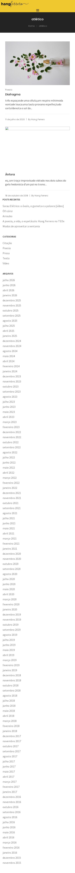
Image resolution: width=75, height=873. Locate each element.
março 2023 (10, 422)
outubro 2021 (10, 503)
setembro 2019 (12, 629)
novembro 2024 (12, 346)
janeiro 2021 (10, 548)
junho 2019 (9, 645)
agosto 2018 (10, 695)
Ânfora (10, 174)
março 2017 (10, 781)
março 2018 (10, 721)
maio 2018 (9, 710)
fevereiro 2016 (11, 847)
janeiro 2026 (10, 295)
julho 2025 (9, 325)
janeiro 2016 (10, 852)
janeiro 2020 (10, 609)
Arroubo (7, 216)
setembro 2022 (12, 447)
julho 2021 (9, 518)
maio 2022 (9, 467)
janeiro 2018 (10, 731)
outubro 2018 (10, 685)
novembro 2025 (12, 305)
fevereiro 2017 (11, 786)
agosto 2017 (10, 756)
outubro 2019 (10, 624)
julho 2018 (9, 700)
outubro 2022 (10, 442)
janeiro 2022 (10, 488)
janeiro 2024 (10, 371)
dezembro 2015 (12, 857)
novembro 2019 (12, 619)
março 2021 (10, 538)
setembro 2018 (12, 690)
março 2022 (10, 477)
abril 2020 (8, 594)
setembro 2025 (12, 315)
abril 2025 (8, 330)
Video (6, 263)
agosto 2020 (10, 574)
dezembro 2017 (12, 736)
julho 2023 (9, 401)
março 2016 (10, 842)
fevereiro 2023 (11, 427)
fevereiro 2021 (11, 543)
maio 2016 (9, 832)
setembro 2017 (12, 751)
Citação (7, 243)
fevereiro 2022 (11, 482)
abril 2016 (8, 837)
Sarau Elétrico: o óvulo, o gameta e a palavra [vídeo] (33, 206)
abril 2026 (8, 290)
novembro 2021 (12, 498)
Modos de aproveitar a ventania (21, 226)
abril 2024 (8, 361)
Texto (6, 258)
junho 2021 (9, 523)
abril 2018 (8, 716)
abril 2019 (8, 655)
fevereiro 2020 (11, 604)
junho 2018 (9, 705)
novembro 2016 (12, 802)
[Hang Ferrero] (15, 6)
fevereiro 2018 (11, 726)
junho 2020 (9, 584)
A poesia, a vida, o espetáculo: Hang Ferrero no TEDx (33, 221)
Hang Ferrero (38, 119)
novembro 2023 (12, 381)
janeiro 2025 (10, 336)
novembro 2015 (12, 862)
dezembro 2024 (12, 341)
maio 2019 (9, 650)
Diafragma (12, 94)
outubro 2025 (10, 310)
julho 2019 (9, 640)
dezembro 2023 (12, 376)
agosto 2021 (10, 513)
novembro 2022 (12, 437)
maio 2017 (9, 771)
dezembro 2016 (12, 797)
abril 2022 (8, 472)
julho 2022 (9, 457)
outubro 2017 (10, 746)
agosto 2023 (10, 396)
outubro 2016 (10, 807)
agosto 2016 (10, 817)
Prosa (6, 253)
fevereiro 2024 (11, 366)
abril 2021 (8, 533)
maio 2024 (9, 356)
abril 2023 (8, 417)
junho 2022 (9, 462)
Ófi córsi (8, 211)
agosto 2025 (10, 320)
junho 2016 (9, 827)
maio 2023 (9, 412)
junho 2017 (9, 766)
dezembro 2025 (12, 300)
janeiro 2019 (10, 670)
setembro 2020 (12, 569)
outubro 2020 (10, 564)
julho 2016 (9, 822)
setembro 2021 (12, 508)
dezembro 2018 (12, 675)
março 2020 (10, 599)
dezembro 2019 (12, 614)
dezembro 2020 (12, 553)
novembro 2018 (12, 680)
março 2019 (10, 660)
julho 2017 (9, 761)
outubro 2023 (10, 386)
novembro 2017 (12, 741)
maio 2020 (9, 589)
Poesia (8, 89)
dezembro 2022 (12, 432)
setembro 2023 (12, 391)
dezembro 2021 (12, 493)
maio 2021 (9, 528)
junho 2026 (9, 285)
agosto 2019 (10, 634)
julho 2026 (9, 280)
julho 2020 (9, 579)
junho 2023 (9, 406)
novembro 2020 (12, 558)
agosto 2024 (10, 351)
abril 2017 (8, 776)
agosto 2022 (10, 452)
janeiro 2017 (10, 792)
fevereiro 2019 (11, 665)
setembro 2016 (12, 812)
